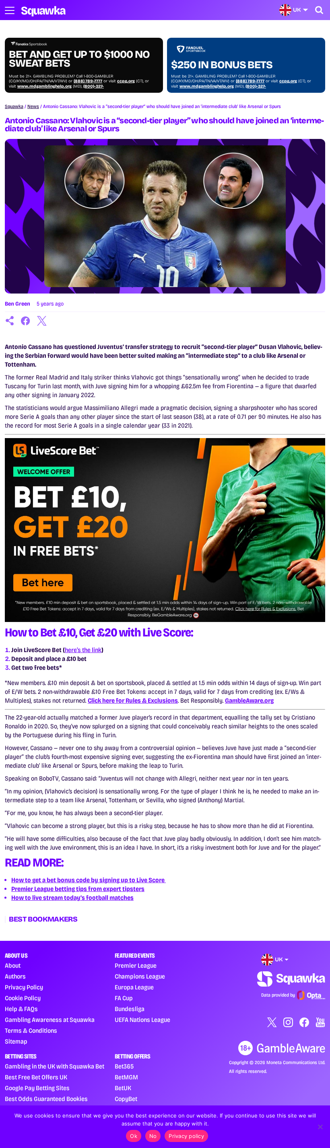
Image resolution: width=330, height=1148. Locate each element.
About (13, 965)
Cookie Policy (23, 998)
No (153, 1136)
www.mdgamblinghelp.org (44, 86)
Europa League (134, 987)
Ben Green (17, 303)
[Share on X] (42, 321)
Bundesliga (129, 1009)
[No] (320, 1127)
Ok (133, 1136)
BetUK (123, 1088)
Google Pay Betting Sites (37, 1088)
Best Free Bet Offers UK (36, 1077)
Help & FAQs (21, 1009)
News (33, 106)
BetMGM (126, 1077)
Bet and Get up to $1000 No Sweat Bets (79, 59)
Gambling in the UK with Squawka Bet (54, 1066)
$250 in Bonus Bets (221, 65)
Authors (15, 976)
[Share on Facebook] (26, 321)
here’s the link (83, 650)
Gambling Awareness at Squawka (50, 1020)
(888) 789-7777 (88, 81)
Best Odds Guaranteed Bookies (46, 1099)
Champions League (140, 976)
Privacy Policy (24, 987)
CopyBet (126, 1099)
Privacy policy (186, 1136)
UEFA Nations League (142, 1020)
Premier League (136, 965)
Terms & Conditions (31, 1030)
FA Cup (124, 998)
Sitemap (16, 1041)
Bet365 (124, 1066)
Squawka (14, 106)
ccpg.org (126, 81)
